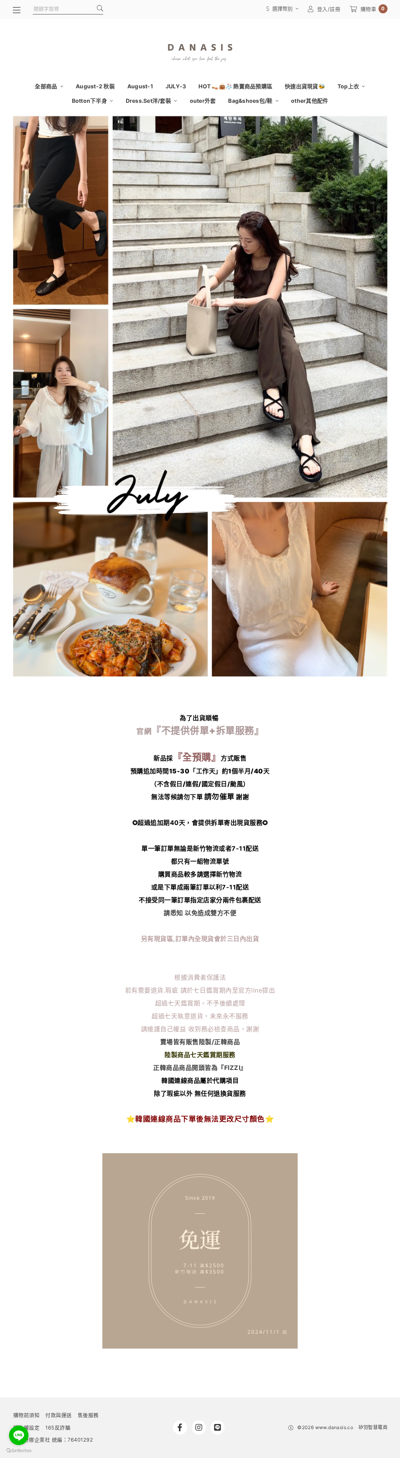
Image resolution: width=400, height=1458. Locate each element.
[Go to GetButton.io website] (18, 1450)
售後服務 (88, 1415)
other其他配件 (309, 100)
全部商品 (46, 86)
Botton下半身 (90, 100)
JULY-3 (176, 86)
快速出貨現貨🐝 (305, 86)
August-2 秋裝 (95, 86)
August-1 (140, 86)
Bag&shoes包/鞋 (250, 100)
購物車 (373, 8)
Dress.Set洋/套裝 (149, 100)
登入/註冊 (329, 9)
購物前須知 (26, 1415)
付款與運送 (58, 1415)
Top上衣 (349, 86)
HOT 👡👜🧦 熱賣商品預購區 (235, 86)
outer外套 (203, 100)
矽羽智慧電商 (373, 1427)
